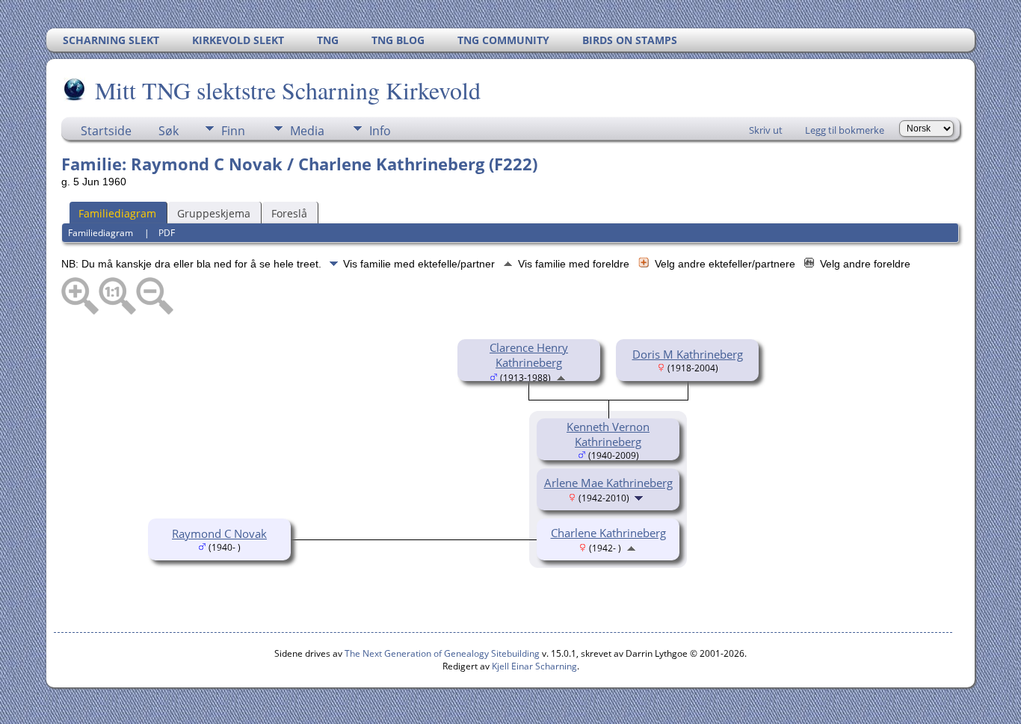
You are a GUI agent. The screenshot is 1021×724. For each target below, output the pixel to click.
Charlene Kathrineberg (608, 532)
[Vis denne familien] (640, 496)
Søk (168, 131)
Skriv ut (766, 130)
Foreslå (289, 213)
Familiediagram (117, 213)
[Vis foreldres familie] (561, 376)
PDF (166, 232)
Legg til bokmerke (844, 130)
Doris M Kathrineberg (687, 354)
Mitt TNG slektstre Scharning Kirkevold (288, 90)
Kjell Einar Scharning (534, 666)
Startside (106, 131)
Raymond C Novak (219, 533)
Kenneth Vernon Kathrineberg (608, 434)
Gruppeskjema (213, 213)
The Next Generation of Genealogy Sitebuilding (442, 653)
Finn (233, 131)
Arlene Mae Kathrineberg (608, 482)
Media (307, 131)
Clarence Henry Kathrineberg (529, 355)
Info (380, 131)
